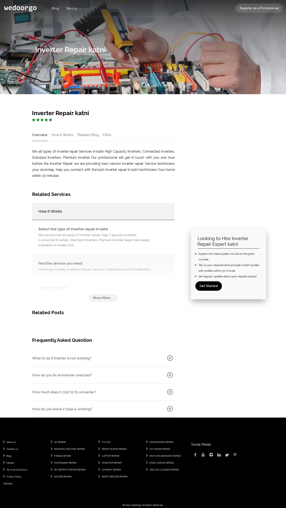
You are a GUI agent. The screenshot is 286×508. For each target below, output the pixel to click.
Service (71, 8)
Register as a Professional (259, 8)
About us (11, 442)
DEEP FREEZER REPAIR (114, 476)
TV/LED (106, 442)
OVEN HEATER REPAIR (161, 463)
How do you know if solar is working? (62, 409)
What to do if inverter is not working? (61, 358)
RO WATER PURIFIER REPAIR (69, 469)
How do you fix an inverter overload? (62, 375)
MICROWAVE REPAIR (65, 463)
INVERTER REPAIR (111, 463)
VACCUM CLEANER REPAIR (164, 469)
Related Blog (88, 135)
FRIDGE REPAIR (62, 456)
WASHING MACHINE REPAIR (69, 449)
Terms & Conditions (16, 469)
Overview (40, 135)
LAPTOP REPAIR (110, 456)
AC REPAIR (60, 442)
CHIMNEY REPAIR (111, 469)
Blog (55, 8)
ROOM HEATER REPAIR (114, 449)
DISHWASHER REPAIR (161, 442)
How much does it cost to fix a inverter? (64, 392)
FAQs (107, 135)
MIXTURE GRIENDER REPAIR (164, 456)
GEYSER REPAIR (62, 476)
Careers (10, 463)
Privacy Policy (14, 476)
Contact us (12, 449)
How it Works (62, 135)
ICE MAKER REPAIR (159, 449)
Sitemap (7, 483)
